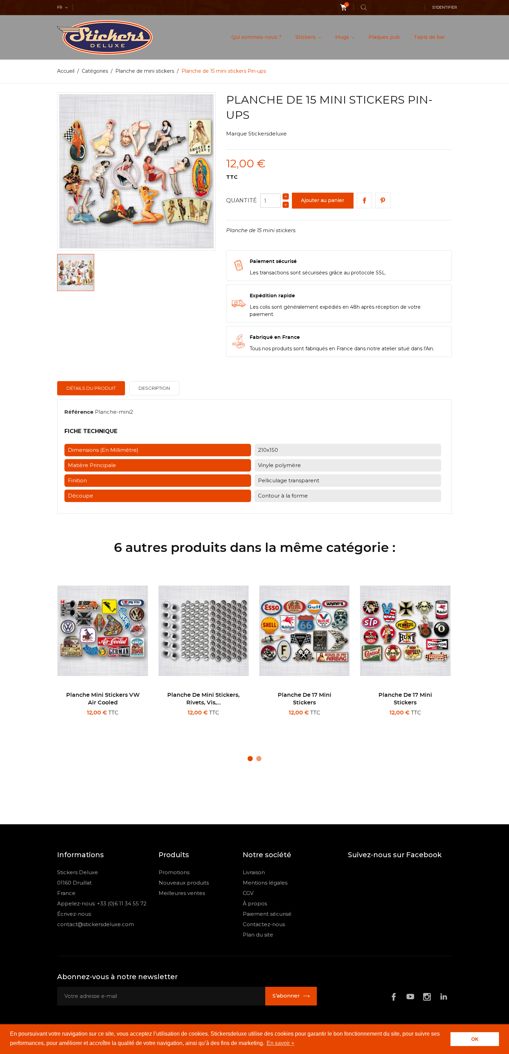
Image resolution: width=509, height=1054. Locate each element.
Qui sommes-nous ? (256, 37)
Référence (78, 412)
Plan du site (258, 934)
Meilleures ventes (182, 893)
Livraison (254, 872)
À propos (255, 903)
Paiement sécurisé (267, 914)
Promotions (174, 872)
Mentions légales (265, 882)
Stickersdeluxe (267, 133)
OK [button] (475, 1039)
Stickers (306, 37)
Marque (236, 133)
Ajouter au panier (322, 200)
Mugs (342, 37)
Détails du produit (91, 388)
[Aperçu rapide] (105, 722)
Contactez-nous (264, 924)
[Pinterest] (383, 200)
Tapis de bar (429, 37)
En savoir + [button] (280, 1043)
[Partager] (364, 200)
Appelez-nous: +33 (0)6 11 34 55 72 (101, 903)
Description (154, 388)
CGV (248, 893)
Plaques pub (384, 37)
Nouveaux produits (184, 882)
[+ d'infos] (127, 722)
